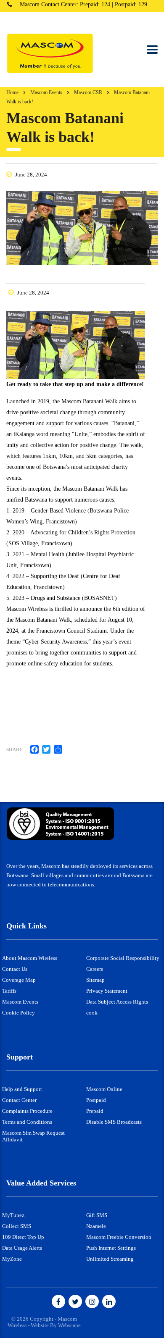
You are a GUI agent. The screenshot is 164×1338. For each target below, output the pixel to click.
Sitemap (95, 980)
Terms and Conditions (27, 1122)
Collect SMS (16, 1226)
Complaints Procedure (27, 1111)
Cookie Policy (18, 1012)
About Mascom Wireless (29, 958)
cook (92, 1012)
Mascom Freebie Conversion (118, 1237)
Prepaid (94, 1111)
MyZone (12, 1259)
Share (14, 749)
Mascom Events (20, 1002)
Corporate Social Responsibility (122, 958)
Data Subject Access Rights (117, 1002)
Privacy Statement (106, 991)
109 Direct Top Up (23, 1237)
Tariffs (9, 991)
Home (12, 92)
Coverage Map (19, 980)
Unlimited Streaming (110, 1259)
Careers (94, 969)
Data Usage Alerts (22, 1248)
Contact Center (19, 1100)
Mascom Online (104, 1089)
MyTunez (13, 1215)
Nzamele (96, 1226)
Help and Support (22, 1089)
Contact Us (14, 969)
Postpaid (96, 1100)
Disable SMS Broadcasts (114, 1122)
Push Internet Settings (111, 1248)
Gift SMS (96, 1215)
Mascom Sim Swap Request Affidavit (33, 1136)
